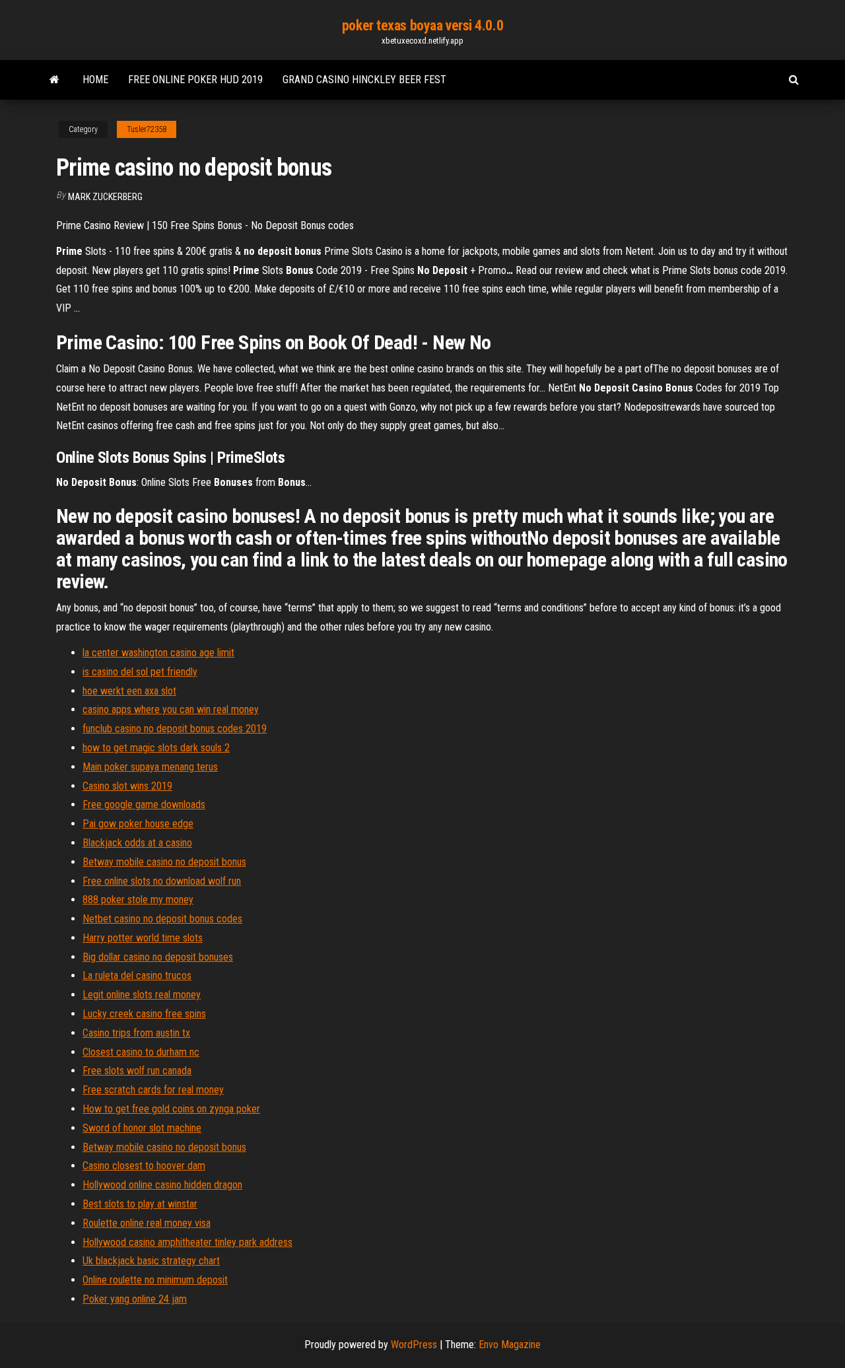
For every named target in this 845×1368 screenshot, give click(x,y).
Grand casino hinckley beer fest (364, 79)
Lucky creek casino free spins (144, 1014)
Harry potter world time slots (143, 938)
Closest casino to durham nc (141, 1052)
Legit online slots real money (142, 994)
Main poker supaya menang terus (150, 767)
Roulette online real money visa (147, 1223)
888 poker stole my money (138, 899)
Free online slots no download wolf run (162, 881)
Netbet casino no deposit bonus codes (162, 918)
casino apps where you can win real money (171, 709)
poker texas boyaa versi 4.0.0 (422, 25)
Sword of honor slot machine (142, 1128)
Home (95, 79)
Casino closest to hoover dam (144, 1165)
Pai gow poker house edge (138, 823)
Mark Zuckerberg (105, 196)
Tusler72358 (146, 129)
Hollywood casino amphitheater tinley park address (187, 1242)
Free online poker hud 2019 (195, 79)
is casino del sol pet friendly (140, 672)
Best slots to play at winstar (140, 1204)
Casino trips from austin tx (136, 1033)
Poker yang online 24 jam (135, 1299)
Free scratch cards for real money (153, 1089)
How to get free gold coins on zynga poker (171, 1109)
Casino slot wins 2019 (127, 786)
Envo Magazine (510, 1344)
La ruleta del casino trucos (137, 975)
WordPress (414, 1344)
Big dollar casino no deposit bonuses (158, 957)
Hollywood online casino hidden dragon (162, 1185)
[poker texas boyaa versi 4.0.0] (54, 80)
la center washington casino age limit (158, 652)
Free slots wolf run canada (137, 1070)
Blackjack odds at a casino (137, 843)
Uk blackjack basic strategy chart (151, 1260)
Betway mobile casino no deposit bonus (164, 862)
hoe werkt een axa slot (129, 691)
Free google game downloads (144, 804)
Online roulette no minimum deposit (155, 1280)
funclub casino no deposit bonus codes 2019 (175, 728)
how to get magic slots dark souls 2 (156, 747)
